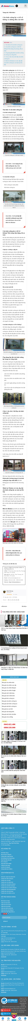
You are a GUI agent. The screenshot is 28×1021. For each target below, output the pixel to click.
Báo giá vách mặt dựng (8, 693)
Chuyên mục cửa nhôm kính (7, 882)
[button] (17, 6)
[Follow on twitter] (8, 914)
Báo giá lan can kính (7, 709)
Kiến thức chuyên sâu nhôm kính (8, 876)
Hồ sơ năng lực (4, 861)
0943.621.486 (9, 724)
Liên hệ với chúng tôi (5, 867)
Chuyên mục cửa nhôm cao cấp (8, 893)
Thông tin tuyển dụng (5, 865)
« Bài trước (4, 606)
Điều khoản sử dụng (5, 900)
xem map (5, 932)
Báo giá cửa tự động (7, 717)
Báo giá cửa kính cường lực (9, 701)
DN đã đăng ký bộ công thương (7, 858)
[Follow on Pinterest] (4, 914)
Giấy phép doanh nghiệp (6, 863)
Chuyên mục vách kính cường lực (8, 884)
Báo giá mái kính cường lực (9, 706)
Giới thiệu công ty (5, 852)
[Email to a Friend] (14, 600)
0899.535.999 (9, 727)
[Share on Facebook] (10, 600)
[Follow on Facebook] (2, 914)
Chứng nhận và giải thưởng (7, 856)
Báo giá (13, 521)
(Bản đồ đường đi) (17, 836)
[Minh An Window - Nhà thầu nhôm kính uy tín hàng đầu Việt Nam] (7, 6)
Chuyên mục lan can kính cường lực (9, 887)
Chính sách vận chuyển (6, 904)
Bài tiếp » (24, 606)
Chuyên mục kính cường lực (7, 878)
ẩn (10, 42)
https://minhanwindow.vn (15, 582)
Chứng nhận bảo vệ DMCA (6, 869)
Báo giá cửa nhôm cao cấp (9, 685)
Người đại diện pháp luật (6, 860)
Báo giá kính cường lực (8, 698)
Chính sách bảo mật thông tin (7, 910)
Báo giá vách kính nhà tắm (9, 714)
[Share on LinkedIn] (18, 600)
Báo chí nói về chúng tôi (6, 854)
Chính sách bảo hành (5, 902)
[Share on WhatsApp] (8, 600)
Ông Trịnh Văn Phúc (14, 843)
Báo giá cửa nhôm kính (8, 682)
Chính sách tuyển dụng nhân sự (8, 911)
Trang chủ (5, 12)
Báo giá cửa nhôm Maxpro (9, 687)
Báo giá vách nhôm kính (8, 695)
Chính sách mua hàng (5, 906)
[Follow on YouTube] (6, 914)
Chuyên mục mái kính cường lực (8, 885)
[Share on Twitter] (12, 600)
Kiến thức (12, 12)
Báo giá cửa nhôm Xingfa (8, 690)
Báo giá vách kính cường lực (9, 703)
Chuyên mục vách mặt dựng (7, 891)
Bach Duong (10, 591)
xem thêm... (8, 845)
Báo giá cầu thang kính (8, 711)
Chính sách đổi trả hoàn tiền (7, 908)
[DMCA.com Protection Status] (14, 1013)
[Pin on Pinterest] (16, 600)
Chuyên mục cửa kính (5, 880)
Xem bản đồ (3, 956)
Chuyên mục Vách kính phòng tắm (8, 889)
